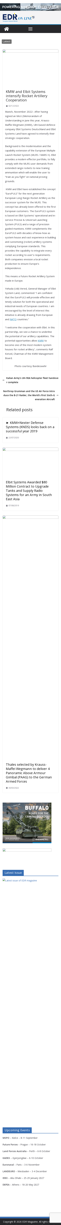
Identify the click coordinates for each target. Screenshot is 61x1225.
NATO (13, 319)
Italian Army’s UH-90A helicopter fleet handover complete (32, 380)
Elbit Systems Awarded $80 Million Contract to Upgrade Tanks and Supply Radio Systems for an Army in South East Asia (29, 490)
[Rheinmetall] (27, 804)
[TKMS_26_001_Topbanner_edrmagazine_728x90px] (30, 7)
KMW (41, 340)
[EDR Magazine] (6, 29)
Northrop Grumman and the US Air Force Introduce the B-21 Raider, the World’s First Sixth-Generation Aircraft (29, 395)
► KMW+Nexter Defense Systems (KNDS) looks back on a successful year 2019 (30, 426)
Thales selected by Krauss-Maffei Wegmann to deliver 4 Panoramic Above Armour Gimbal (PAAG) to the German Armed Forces (29, 773)
